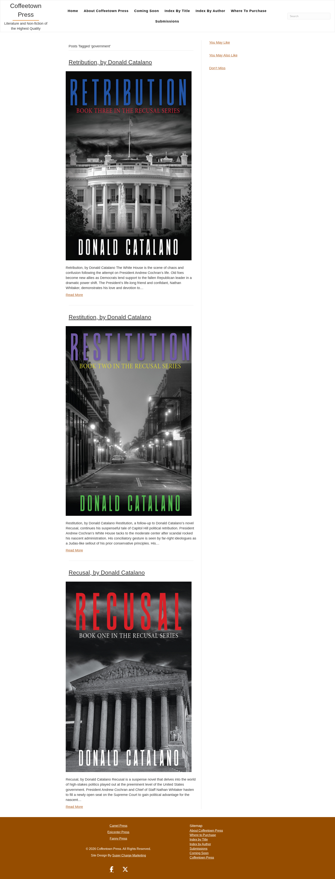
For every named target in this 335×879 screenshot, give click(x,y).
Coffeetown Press (202, 857)
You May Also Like (223, 55)
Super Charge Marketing (129, 855)
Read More (74, 295)
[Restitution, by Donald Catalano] (129, 421)
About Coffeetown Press (106, 11)
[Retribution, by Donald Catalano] (129, 166)
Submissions (167, 21)
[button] (111, 869)
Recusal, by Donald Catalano (107, 572)
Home (73, 11)
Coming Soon (146, 11)
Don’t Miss (217, 68)
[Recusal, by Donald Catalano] (129, 677)
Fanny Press (118, 838)
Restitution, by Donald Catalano (110, 317)
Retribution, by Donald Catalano (110, 62)
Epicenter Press (118, 832)
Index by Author (210, 11)
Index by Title (177, 11)
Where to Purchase (249, 11)
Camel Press (118, 825)
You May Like (219, 42)
